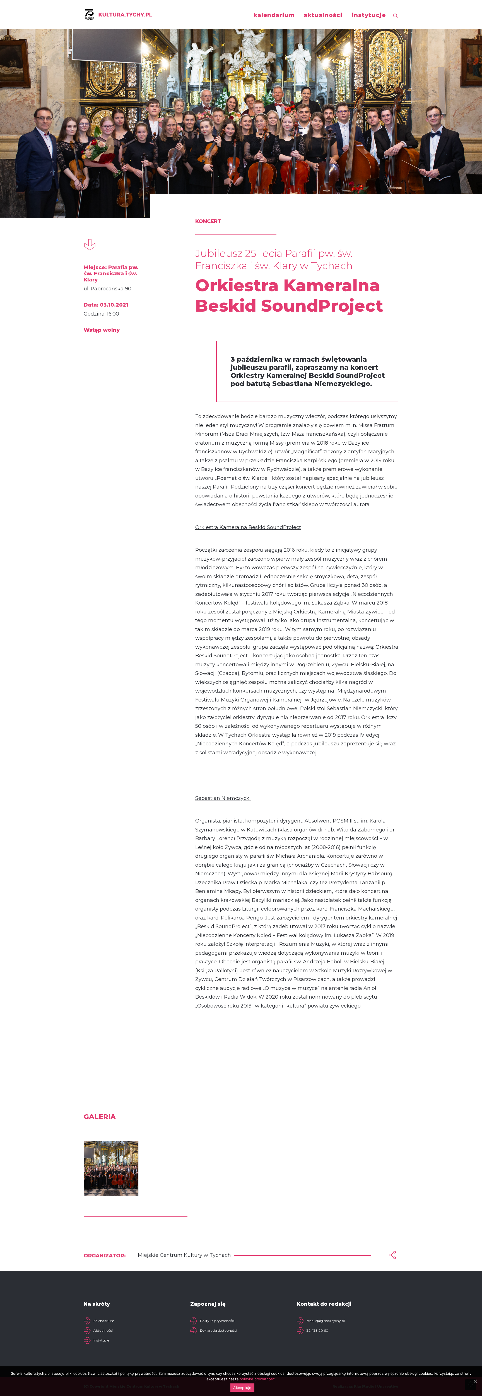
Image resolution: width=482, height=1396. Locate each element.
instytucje (369, 15)
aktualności (323, 15)
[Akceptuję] (475, 1381)
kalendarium (274, 15)
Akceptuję (242, 1387)
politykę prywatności (258, 1379)
